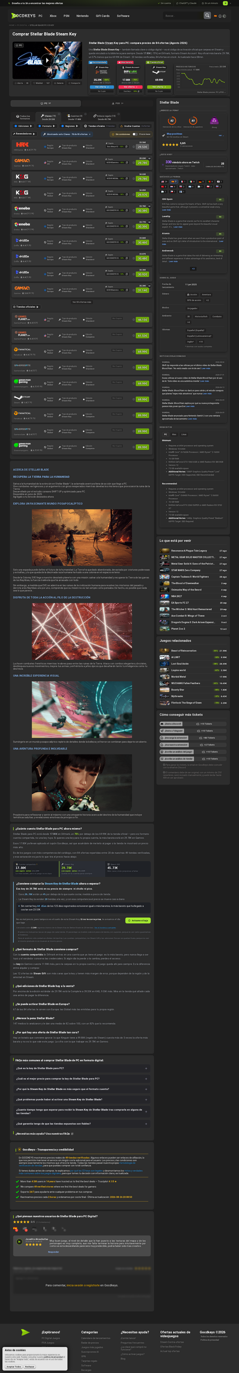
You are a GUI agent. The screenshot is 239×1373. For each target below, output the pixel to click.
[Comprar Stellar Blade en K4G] (28, 176)
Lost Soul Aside (193, 664)
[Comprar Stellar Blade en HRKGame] (28, 144)
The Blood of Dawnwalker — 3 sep (193, 583)
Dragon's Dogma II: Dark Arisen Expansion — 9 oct (193, 622)
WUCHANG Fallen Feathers (193, 683)
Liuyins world (193, 670)
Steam (109, 43)
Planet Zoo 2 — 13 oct (193, 629)
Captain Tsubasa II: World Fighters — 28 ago (193, 577)
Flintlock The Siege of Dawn (193, 703)
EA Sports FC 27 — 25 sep (193, 603)
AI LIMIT (193, 657)
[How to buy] (149, 158)
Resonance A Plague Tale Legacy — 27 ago (193, 551)
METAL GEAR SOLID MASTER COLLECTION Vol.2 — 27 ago (193, 557)
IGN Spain (167, 199)
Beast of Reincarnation (193, 651)
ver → (221, 135)
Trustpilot (107, 1181)
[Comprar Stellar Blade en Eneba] (28, 208)
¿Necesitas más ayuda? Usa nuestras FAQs (42, 1133)
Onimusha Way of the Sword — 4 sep (193, 590)
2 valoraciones (186, 146)
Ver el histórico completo (105, 927)
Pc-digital (22, 25)
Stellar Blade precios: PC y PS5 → (211, 92)
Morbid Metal (193, 677)
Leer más (166, 210)
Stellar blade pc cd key (42, 25)
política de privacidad (53, 1357)
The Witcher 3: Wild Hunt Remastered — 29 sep (193, 609)
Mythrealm (193, 696)
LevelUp (166, 216)
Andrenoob (167, 250)
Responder (53, 1252)
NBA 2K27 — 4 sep (193, 596)
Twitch (180, 168)
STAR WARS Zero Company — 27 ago (193, 570)
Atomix (166, 233)
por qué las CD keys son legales (86, 1170)
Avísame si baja (140, 920)
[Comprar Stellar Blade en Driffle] (28, 240)
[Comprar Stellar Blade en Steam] (28, 397)
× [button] (230, 3)
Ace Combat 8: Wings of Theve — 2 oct (193, 616)
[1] (15, 1228)
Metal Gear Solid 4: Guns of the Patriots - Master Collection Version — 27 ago (193, 564)
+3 (193, 269)
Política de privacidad (209, 1340)
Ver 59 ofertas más (82, 302)
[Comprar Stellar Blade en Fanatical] (28, 349)
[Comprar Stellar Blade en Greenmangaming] (28, 381)
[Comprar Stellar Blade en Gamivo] (28, 160)
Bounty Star (193, 690)
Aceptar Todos (14, 1367)
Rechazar (29, 1367)
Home (11, 25)
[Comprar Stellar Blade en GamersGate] (28, 365)
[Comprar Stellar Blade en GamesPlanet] (28, 317)
